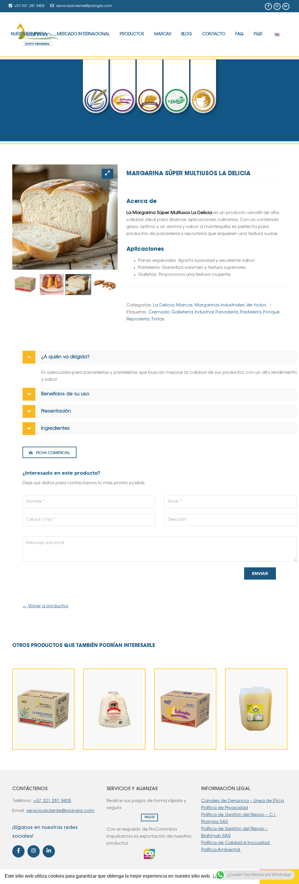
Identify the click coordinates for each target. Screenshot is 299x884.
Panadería (226, 312)
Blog (186, 34)
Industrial (204, 312)
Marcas (162, 34)
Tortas (157, 319)
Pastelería (250, 312)
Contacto (213, 34)
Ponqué (271, 312)
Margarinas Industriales (219, 305)
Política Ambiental (221, 850)
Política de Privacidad (224, 808)
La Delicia (163, 305)
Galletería (182, 312)
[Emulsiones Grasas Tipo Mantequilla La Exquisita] (104, 709)
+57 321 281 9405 (29, 6)
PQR (258, 34)
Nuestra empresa (29, 34)
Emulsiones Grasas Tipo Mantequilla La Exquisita (114, 732)
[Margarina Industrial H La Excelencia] (33, 716)
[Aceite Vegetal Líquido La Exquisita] (246, 716)
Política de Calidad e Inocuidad (236, 843)
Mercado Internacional (83, 34)
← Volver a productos (45, 606)
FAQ (239, 34)
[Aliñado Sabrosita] (175, 723)
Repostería (138, 319)
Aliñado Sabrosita (185, 739)
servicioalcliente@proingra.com (84, 6)
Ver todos (256, 305)
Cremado (159, 312)
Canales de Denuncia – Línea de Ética (242, 801)
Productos (132, 34)
